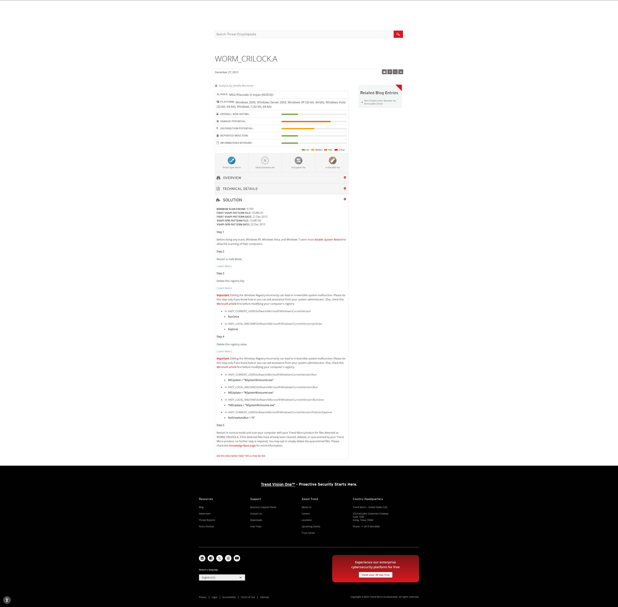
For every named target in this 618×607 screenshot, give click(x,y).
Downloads (256, 520)
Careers (306, 513)
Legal (214, 597)
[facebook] (389, 71)
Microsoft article (226, 304)
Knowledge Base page (242, 445)
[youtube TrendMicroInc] (237, 558)
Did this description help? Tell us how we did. (241, 455)
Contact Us (256, 513)
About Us (306, 507)
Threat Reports (207, 520)
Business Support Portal (263, 507)
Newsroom (205, 513)
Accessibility (229, 597)
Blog (201, 507)
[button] (282, 188)
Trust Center (308, 532)
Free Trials (256, 526)
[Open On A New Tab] (395, 71)
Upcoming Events (311, 526)
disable (329, 239)
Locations (307, 520)
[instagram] (228, 558)
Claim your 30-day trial (374, 574)
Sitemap (264, 597)
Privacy (202, 597)
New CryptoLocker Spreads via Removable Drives (380, 102)
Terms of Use (248, 597)
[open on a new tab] (219, 558)
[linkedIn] (400, 71)
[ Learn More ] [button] (224, 266)
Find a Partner (206, 526)
